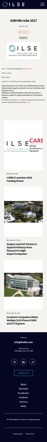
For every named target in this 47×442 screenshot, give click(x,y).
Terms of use (30, 434)
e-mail (28, 102)
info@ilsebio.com (23, 342)
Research (23, 388)
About (23, 384)
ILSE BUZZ (23, 38)
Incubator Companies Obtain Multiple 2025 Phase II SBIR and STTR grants (22, 320)
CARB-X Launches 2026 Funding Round (19, 179)
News (23, 406)
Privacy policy (18, 434)
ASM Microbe (27, 69)
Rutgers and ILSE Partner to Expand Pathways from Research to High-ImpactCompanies (22, 249)
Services (23, 401)
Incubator (23, 397)
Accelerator (23, 393)
